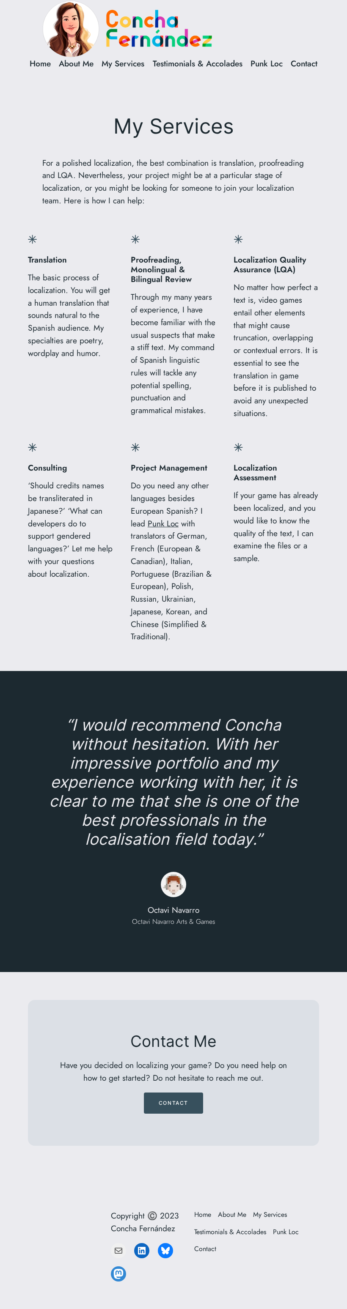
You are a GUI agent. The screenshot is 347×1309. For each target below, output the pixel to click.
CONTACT (173, 1103)
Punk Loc (163, 523)
